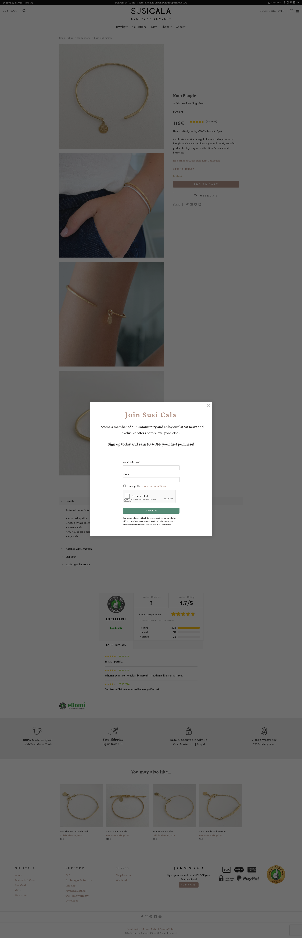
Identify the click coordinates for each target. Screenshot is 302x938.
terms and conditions (154, 485)
